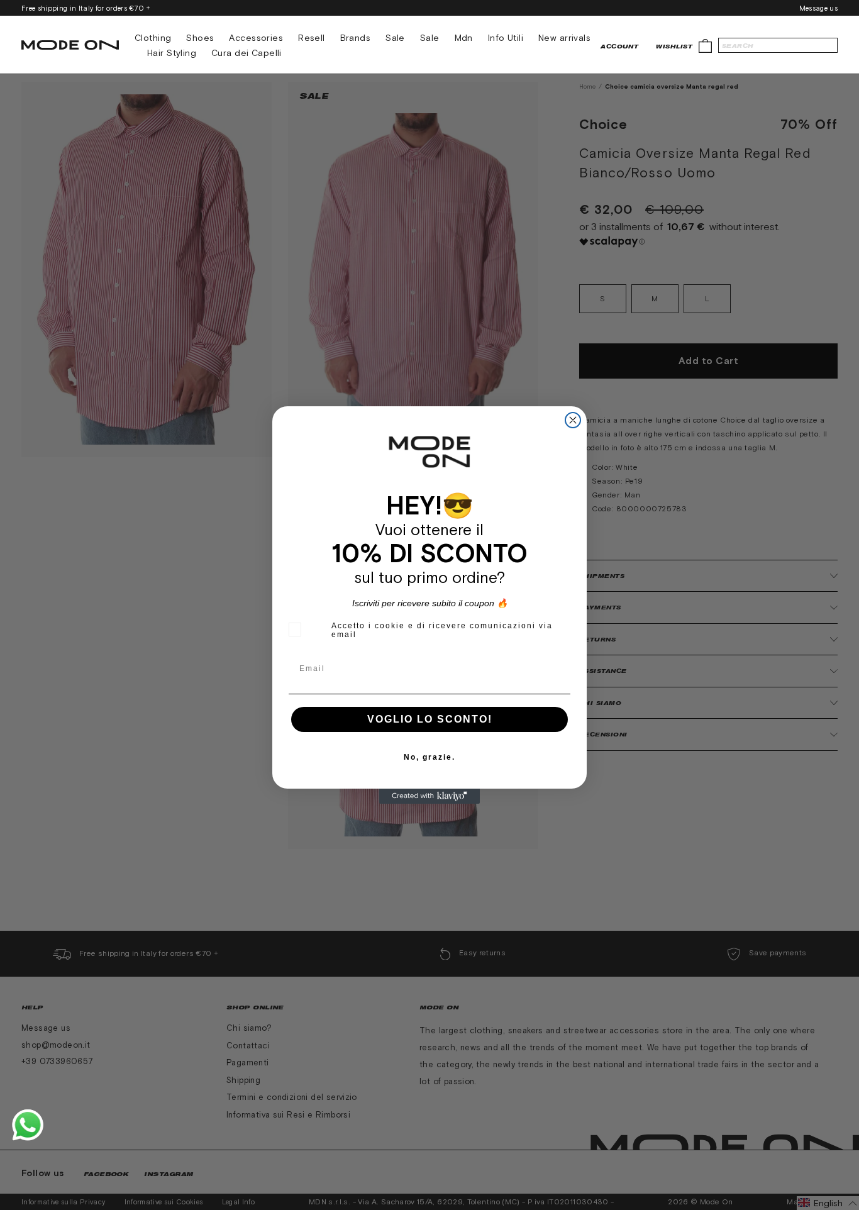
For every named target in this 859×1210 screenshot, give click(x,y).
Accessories (256, 38)
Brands (355, 38)
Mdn (464, 38)
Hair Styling (171, 53)
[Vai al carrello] (705, 45)
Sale (395, 38)
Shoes (200, 38)
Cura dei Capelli (246, 53)
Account (619, 46)
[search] (778, 45)
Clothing (153, 38)
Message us (818, 8)
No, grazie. (429, 757)
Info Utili (505, 38)
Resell (311, 38)
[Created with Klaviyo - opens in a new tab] (429, 796)
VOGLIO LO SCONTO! (429, 719)
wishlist (674, 46)
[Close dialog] (572, 420)
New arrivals (564, 38)
